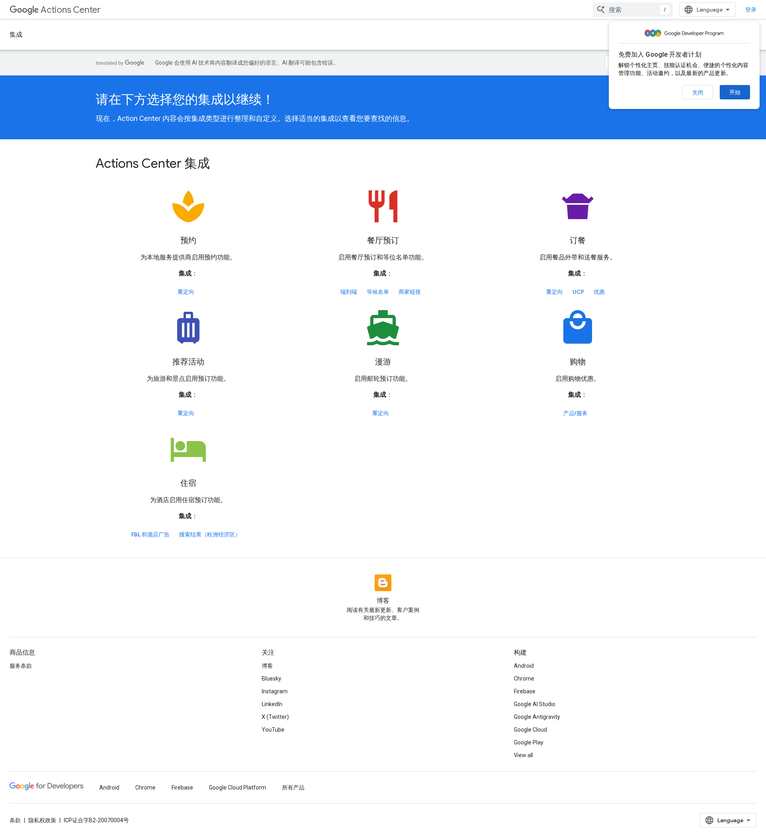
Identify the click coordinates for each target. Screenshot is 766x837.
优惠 (599, 291)
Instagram (275, 691)
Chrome (524, 678)
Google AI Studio (534, 704)
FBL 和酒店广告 (150, 534)
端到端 (348, 291)
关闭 (697, 92)
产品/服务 (575, 413)
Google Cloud (530, 729)
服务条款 (21, 666)
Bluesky (271, 678)
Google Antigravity (537, 717)
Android (524, 666)
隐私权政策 (42, 820)
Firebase (524, 691)
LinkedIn (272, 704)
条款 (15, 820)
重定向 (186, 291)
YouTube (273, 729)
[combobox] (633, 9)
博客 (267, 666)
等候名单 (378, 291)
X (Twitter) (275, 717)
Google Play (528, 742)
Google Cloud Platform (237, 787)
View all (523, 755)
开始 (734, 92)
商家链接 (410, 291)
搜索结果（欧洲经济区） (210, 534)
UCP (578, 291)
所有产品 (293, 787)
